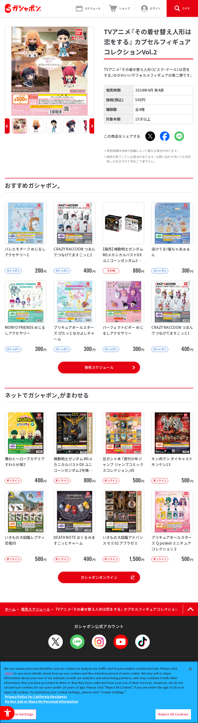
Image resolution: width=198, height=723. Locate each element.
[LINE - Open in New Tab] (179, 136)
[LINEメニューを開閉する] (77, 642)
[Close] (190, 669)
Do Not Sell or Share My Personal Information (41, 701)
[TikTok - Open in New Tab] (142, 642)
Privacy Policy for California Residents (36, 696)
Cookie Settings (20, 714)
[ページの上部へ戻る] (190, 609)
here (9, 673)
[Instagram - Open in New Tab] (99, 642)
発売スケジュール (99, 367)
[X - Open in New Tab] (150, 136)
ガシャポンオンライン (99, 577)
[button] (7, 126)
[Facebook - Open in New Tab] (165, 136)
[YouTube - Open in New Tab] (120, 642)
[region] (99, 692)
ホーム (10, 609)
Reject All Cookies (173, 714)
